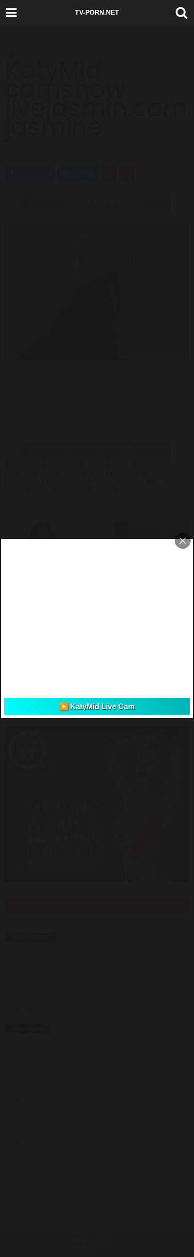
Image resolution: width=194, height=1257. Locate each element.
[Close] (183, 541)
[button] (179, 12)
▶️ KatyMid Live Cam (97, 707)
